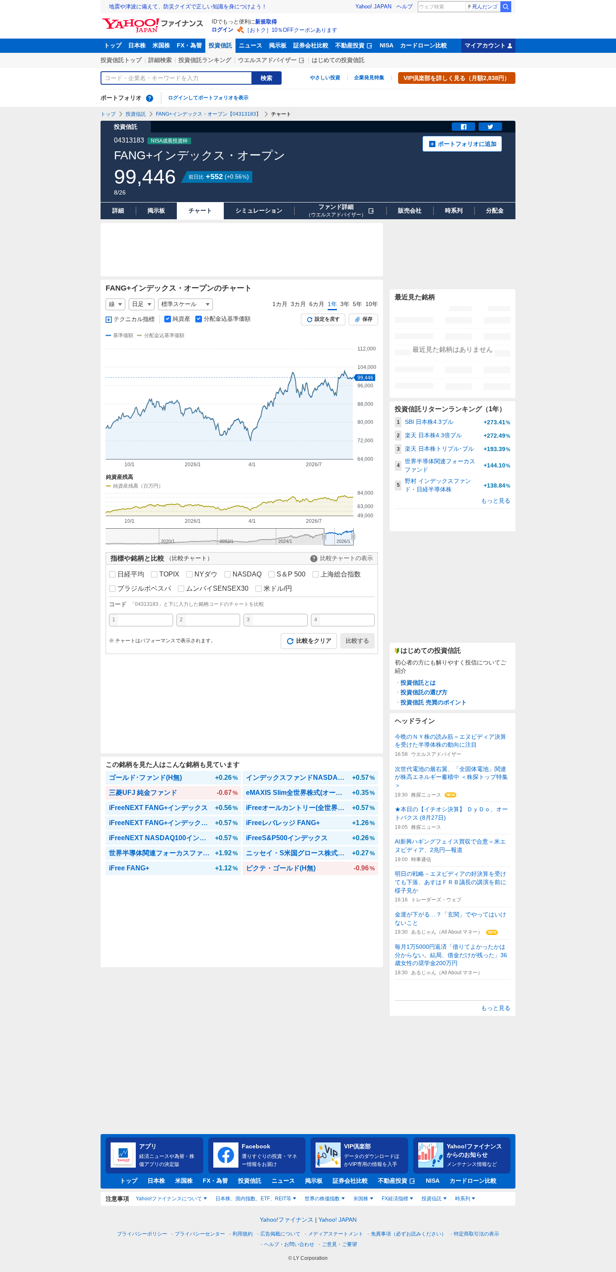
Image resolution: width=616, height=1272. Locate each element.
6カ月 (316, 304)
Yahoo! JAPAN (373, 6)
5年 (357, 304)
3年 (344, 304)
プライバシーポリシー (142, 1234)
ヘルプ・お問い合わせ (289, 1244)
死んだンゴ (484, 7)
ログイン (222, 29)
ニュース (250, 45)
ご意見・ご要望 (339, 1244)
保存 (367, 319)
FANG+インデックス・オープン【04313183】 (208, 114)
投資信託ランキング (205, 60)
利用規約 (243, 1234)
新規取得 (266, 21)
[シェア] (463, 126)
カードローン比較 (423, 45)
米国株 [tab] (360, 1199)
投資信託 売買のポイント (434, 702)
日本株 (137, 45)
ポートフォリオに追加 (467, 143)
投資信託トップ (121, 60)
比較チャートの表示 (346, 558)
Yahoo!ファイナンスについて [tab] (169, 1199)
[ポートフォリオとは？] (149, 98)
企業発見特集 (369, 77)
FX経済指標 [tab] (395, 1199)
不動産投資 (350, 45)
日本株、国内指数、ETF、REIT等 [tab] (253, 1199)
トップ (113, 45)
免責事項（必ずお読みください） (408, 1234)
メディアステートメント (335, 1234)
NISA (386, 45)
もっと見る (495, 500)
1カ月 (279, 304)
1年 (332, 304)
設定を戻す (327, 319)
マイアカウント (485, 45)
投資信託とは (418, 682)
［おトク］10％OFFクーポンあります (290, 30)
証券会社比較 (311, 45)
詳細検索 (160, 60)
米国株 (161, 45)
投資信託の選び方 (424, 692)
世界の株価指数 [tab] (322, 1199)
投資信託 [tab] (432, 1199)
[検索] (505, 6)
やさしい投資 (325, 77)
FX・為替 (189, 45)
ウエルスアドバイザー (267, 60)
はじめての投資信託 (338, 60)
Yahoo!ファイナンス (286, 1219)
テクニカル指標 (134, 319)
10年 (371, 304)
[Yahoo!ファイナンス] (154, 20)
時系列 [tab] (462, 1199)
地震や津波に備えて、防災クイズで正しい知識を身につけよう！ (188, 6)
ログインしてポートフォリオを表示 (208, 98)
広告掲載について (280, 1234)
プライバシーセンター (200, 1234)
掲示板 (278, 45)
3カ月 (298, 304)
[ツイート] (490, 126)
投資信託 (220, 45)
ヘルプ (404, 6)
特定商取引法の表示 (476, 1234)
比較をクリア (313, 640)
